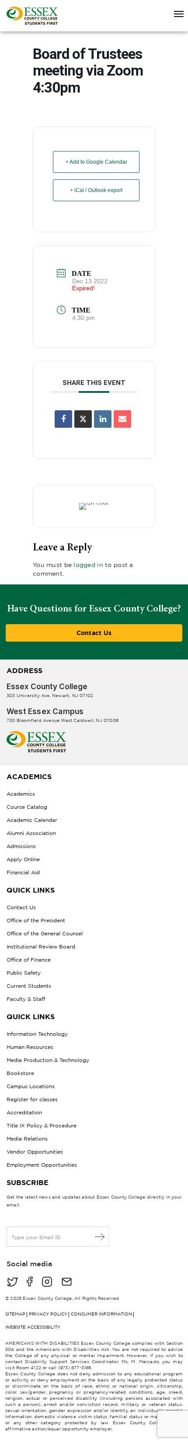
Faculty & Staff (26, 999)
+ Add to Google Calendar (96, 162)
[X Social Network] (83, 419)
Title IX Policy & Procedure (42, 1125)
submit (100, 1237)
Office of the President (36, 920)
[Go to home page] (36, 734)
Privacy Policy (48, 1314)
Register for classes (32, 1099)
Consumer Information (101, 1314)
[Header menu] (175, 14)
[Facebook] (30, 1282)
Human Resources (30, 1047)
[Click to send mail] (66, 1282)
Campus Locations (31, 1086)
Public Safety (24, 973)
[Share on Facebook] (63, 419)
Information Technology (37, 1034)
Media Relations (27, 1138)
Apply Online (23, 859)
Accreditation (24, 1112)
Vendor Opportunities (35, 1151)
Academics (21, 794)
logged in (88, 564)
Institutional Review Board (41, 946)
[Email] (122, 419)
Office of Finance (29, 959)
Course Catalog (27, 807)
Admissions (21, 846)
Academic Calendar (32, 820)
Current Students (29, 986)
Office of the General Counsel (45, 933)
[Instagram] (47, 1282)
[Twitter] (12, 1282)
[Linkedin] (102, 419)
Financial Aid (23, 872)
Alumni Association (31, 833)
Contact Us (94, 632)
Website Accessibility (32, 1327)
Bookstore (20, 1073)
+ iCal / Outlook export (96, 190)
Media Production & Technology (48, 1060)
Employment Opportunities (42, 1165)
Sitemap (15, 1314)
